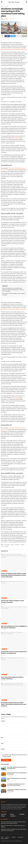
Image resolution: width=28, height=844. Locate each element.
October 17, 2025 (10, 770)
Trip (2, 546)
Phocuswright (16, 137)
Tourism (12, 814)
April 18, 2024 (10, 781)
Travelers (22, 544)
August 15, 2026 (4, 655)
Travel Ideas (12, 816)
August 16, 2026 (4, 604)
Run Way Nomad (14, 2)
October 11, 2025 (10, 775)
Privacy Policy (20, 837)
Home (2, 6)
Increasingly (6, 544)
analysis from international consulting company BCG (13, 49)
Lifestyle (3, 816)
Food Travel (3, 814)
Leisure (12, 544)
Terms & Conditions (4, 838)
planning (17, 544)
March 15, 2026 (10, 792)
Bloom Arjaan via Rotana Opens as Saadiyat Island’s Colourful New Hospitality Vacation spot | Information (14, 704)
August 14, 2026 (4, 707)
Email (2, 743)
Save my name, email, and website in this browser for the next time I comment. (14, 755)
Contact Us (7, 837)
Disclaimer (14, 837)
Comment (3, 721)
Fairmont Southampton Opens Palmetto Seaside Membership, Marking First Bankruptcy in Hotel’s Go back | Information (13, 290)
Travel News (6, 6)
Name (2, 737)
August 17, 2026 (4, 578)
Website (3, 749)
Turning (6, 546)
